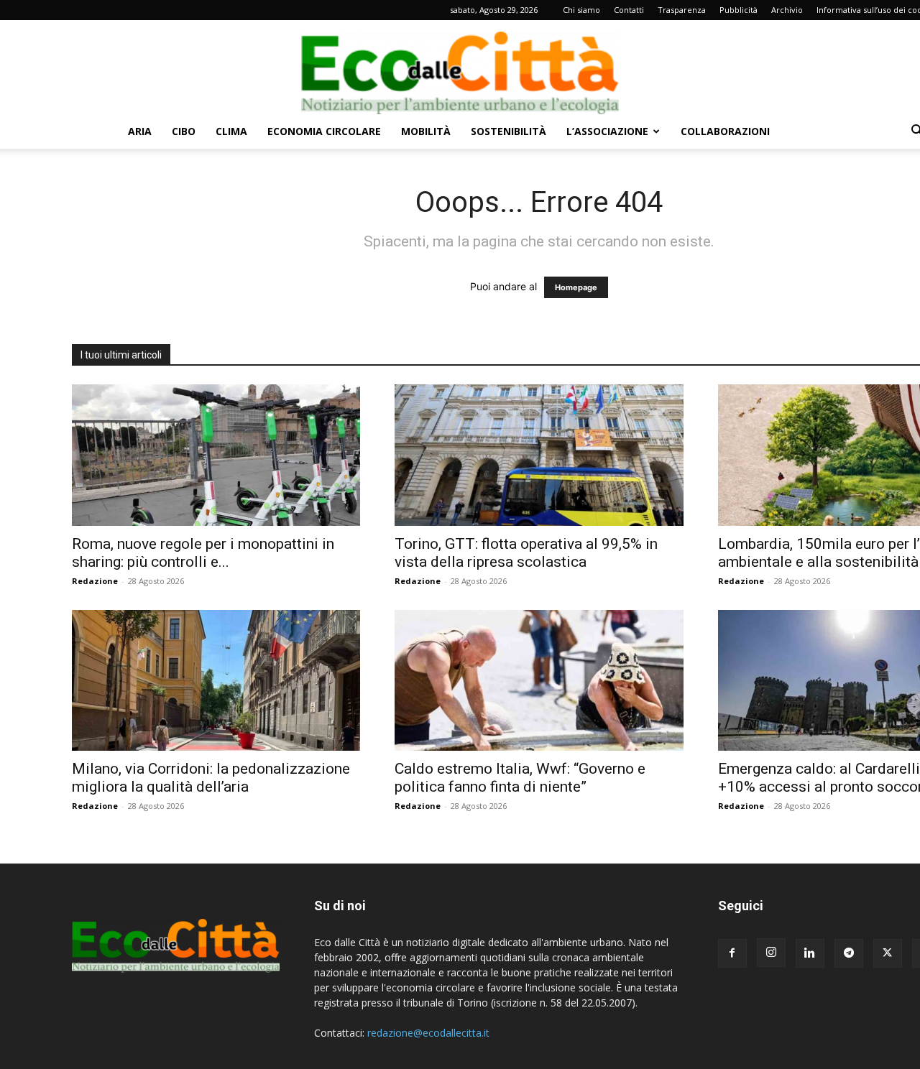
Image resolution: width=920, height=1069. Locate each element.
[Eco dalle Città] (460, 67)
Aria (140, 131)
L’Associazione (607, 131)
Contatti (629, 9)
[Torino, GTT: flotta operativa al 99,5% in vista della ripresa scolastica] (539, 455)
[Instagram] (771, 952)
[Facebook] (732, 953)
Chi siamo (581, 9)
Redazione (95, 580)
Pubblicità (738, 9)
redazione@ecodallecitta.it (428, 1033)
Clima (231, 131)
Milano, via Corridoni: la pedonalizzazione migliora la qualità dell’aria (211, 777)
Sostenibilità (508, 131)
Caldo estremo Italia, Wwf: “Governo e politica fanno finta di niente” (520, 777)
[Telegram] (848, 953)
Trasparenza (682, 9)
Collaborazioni (725, 131)
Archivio (787, 9)
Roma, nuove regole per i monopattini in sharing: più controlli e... (203, 552)
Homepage (576, 287)
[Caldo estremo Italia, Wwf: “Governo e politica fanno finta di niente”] (539, 680)
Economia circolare (324, 131)
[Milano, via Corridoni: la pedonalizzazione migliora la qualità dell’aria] (216, 680)
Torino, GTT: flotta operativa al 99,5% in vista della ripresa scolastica (526, 552)
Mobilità (426, 131)
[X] (887, 953)
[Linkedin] (810, 953)
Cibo (184, 131)
